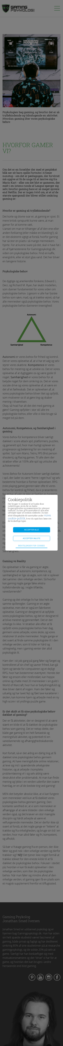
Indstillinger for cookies (31, 545)
